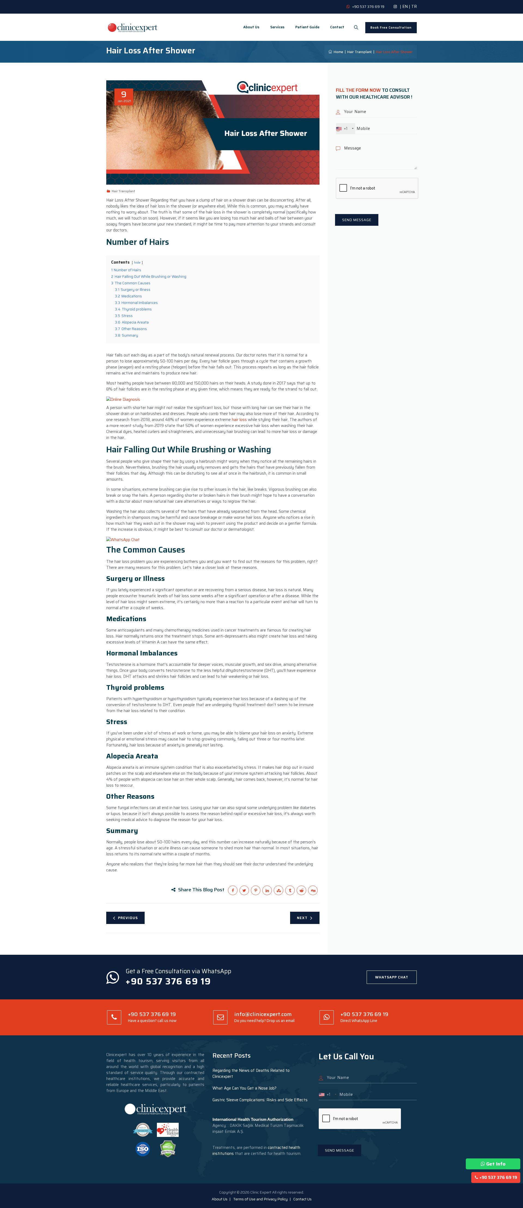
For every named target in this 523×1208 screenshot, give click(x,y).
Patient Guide (307, 27)
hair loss (239, 419)
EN (405, 6)
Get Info (496, 1164)
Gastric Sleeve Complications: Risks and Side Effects (260, 1100)
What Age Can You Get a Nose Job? (244, 1088)
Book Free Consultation (391, 27)
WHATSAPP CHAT (391, 977)
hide (137, 262)
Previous (128, 918)
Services (277, 27)
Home (337, 52)
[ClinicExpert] (133, 27)
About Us (251, 27)
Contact (337, 27)
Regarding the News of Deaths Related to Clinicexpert (251, 1073)
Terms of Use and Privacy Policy (260, 1199)
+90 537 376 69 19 (498, 1177)
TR (414, 6)
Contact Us (302, 1199)
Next (302, 918)
